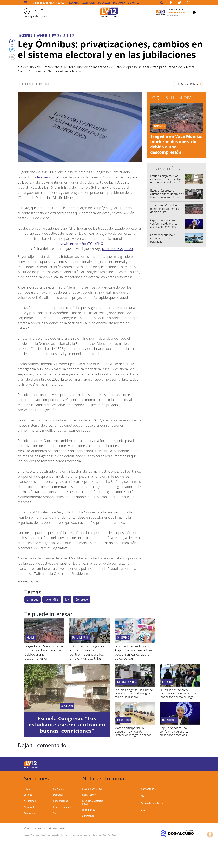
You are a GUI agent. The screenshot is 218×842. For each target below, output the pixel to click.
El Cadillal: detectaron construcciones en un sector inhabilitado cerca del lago (178, 693)
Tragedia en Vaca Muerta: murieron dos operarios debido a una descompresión (176, 144)
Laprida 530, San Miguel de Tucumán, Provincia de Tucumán (63, 834)
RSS (143, 810)
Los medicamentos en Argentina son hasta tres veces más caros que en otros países (133, 652)
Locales (74, 3)
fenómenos (88, 809)
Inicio (27, 788)
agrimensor (88, 815)
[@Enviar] (12, 57)
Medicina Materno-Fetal (93, 802)
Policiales (104, 3)
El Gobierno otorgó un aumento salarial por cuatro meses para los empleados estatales (86, 652)
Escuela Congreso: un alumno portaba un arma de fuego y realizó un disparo (167, 194)
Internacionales (62, 807)
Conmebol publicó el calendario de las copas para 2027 (164, 238)
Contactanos (148, 789)
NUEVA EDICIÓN (124, 720)
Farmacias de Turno (152, 803)
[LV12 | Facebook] (171, 3)
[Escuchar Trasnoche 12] (194, 12)
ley (40, 177)
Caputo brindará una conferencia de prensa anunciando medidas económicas (163, 225)
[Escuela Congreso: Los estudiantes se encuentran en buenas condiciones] (67, 688)
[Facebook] (12, 42)
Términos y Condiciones (34, 828)
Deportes (133, 3)
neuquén (31, 637)
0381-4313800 (109, 834)
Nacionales (88, 3)
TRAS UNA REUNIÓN (80, 637)
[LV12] (31, 767)
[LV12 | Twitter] (179, 3)
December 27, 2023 (117, 248)
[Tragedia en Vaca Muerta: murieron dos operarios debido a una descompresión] (44, 642)
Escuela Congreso (92, 788)
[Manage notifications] (210, 834)
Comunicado (67, 705)
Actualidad (30, 800)
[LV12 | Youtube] (175, 764)
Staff (143, 796)
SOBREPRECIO (123, 637)
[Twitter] (12, 49)
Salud (56, 813)
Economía (119, 3)
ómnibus (51, 177)
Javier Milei (52, 599)
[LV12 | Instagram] (188, 3)
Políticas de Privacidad (57, 828)
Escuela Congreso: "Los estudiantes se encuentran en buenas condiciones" (166, 179)
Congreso (81, 599)
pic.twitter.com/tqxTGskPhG (79, 243)
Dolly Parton (89, 794)
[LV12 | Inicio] (190, 778)
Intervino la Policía (127, 682)
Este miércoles (169, 720)
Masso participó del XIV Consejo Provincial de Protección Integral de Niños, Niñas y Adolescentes (133, 733)
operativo (167, 682)
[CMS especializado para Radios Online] (174, 833)
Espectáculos (60, 800)
